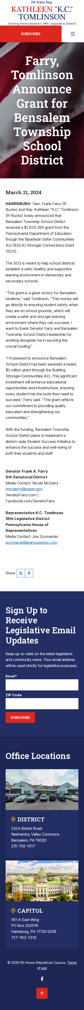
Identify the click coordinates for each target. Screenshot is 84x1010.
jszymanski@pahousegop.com (31, 542)
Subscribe (31, 34)
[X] (21, 573)
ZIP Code (14, 695)
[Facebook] (29, 573)
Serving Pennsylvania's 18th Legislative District (42, 13)
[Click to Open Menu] (73, 34)
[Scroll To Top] (42, 993)
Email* (11, 676)
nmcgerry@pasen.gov (24, 489)
